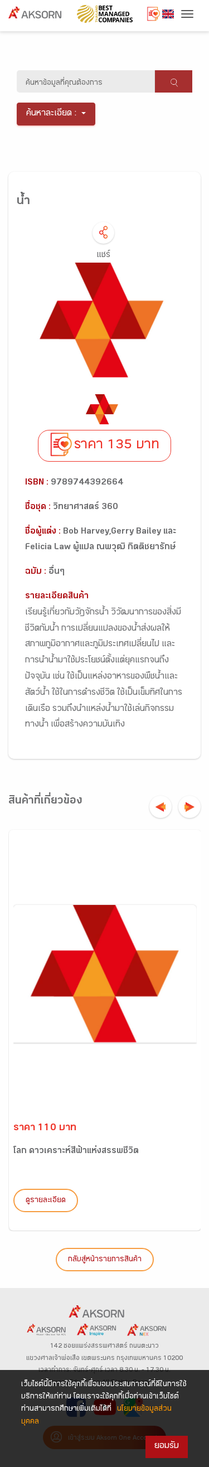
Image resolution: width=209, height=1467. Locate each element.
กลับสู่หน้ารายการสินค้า (105, 1260)
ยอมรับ (166, 1446)
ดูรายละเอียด (46, 1201)
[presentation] (160, 807)
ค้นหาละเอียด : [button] (51, 114)
